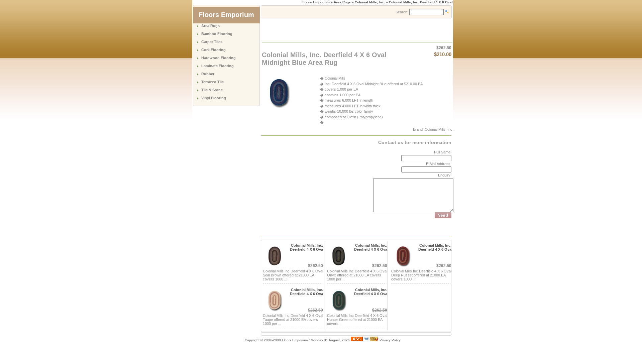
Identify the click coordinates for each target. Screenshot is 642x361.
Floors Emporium (316, 2)
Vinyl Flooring (213, 98)
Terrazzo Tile (212, 82)
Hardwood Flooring (218, 58)
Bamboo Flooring (216, 34)
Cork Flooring (213, 50)
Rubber (207, 74)
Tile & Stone (212, 90)
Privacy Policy (390, 340)
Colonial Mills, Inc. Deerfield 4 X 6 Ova (306, 247)
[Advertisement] (340, 30)
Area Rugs (210, 26)
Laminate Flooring (217, 66)
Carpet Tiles (211, 42)
